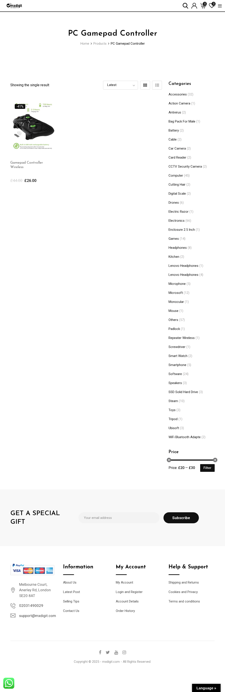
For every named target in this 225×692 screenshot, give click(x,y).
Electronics (177, 221)
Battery (174, 130)
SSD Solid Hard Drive (183, 392)
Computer (176, 176)
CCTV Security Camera (185, 166)
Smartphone (177, 365)
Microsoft (176, 293)
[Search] (185, 5)
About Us (69, 582)
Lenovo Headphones (183, 266)
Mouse (173, 311)
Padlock (174, 329)
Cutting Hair (177, 185)
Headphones (178, 248)
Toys (172, 410)
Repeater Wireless (182, 338)
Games (174, 239)
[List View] (157, 85)
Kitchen (174, 257)
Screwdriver (177, 347)
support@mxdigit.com (37, 615)
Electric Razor (179, 212)
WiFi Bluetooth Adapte (185, 437)
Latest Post (71, 592)
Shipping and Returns (184, 582)
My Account (124, 582)
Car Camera (177, 148)
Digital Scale (177, 194)
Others (173, 320)
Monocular (176, 302)
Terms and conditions (184, 601)
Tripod (173, 419)
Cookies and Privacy (183, 592)
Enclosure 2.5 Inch (182, 230)
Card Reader (177, 157)
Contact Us (71, 611)
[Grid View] (145, 85)
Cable (173, 139)
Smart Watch (178, 356)
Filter (207, 468)
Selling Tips (71, 601)
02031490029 (31, 605)
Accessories (178, 94)
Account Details (127, 601)
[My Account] (194, 5)
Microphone (177, 284)
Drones (174, 203)
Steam (173, 401)
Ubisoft (174, 428)
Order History (125, 611)
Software (175, 374)
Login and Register (129, 592)
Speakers (175, 383)
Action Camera (179, 103)
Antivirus (175, 112)
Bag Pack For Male (182, 121)
